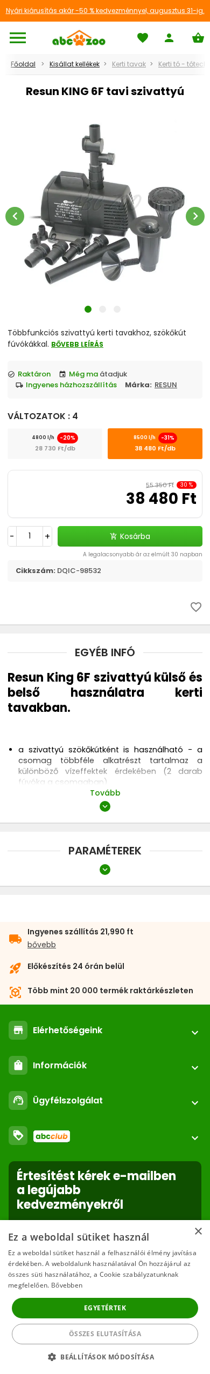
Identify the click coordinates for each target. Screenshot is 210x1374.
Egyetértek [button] (105, 1307)
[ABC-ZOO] (79, 38)
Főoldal (23, 64)
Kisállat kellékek (75, 64)
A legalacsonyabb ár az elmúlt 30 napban (142, 554)
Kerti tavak (129, 64)
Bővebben (66, 1285)
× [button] (198, 1232)
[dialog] (105, 1297)
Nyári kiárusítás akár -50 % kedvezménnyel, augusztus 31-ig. (105, 10)
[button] (105, 1356)
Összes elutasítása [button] (105, 1333)
